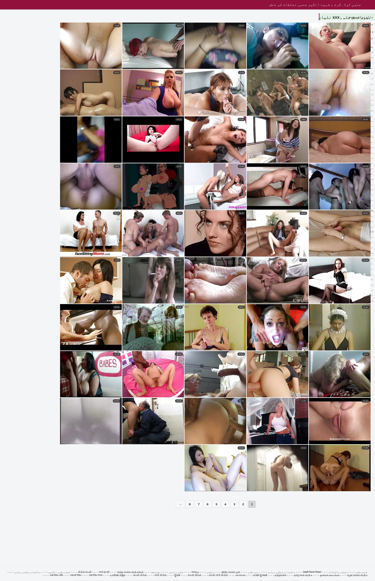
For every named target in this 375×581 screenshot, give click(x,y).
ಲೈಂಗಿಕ (177, 575)
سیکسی (210, 572)
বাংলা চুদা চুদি (104, 572)
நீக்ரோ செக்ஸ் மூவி (231, 572)
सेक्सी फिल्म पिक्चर (312, 572)
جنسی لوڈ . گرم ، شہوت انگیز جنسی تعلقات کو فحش (315, 5)
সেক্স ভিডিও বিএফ (95, 575)
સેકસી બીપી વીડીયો (218, 575)
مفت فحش (156, 572)
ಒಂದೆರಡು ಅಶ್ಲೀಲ (118, 575)
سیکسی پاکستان (338, 572)
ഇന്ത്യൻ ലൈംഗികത (329, 575)
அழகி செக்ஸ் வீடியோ (357, 575)
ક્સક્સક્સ (240, 575)
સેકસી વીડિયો (194, 575)
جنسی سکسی (361, 572)
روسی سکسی (253, 572)
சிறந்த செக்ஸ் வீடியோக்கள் (130, 572)
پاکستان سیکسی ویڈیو (27, 572)
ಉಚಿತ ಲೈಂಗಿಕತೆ (260, 575)
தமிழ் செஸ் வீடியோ (303, 575)
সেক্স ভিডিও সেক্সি (56, 575)
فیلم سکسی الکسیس (59, 572)
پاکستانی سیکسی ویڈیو (281, 572)
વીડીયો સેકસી (85, 572)
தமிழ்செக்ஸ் (280, 575)
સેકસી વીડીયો (140, 575)
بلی (371, 163)
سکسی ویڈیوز (176, 572)
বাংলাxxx (195, 572)
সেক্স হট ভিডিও (75, 575)
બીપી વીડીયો (160, 575)
